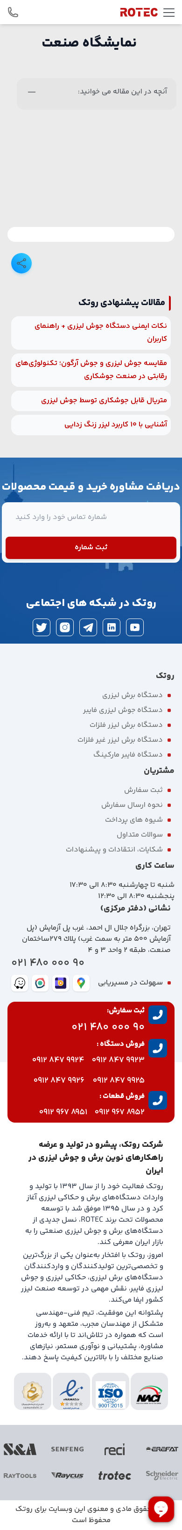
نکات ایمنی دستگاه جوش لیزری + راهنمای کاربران (101, 332)
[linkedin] (111, 627)
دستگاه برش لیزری (132, 695)
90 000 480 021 (47, 963)
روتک (24, 1509)
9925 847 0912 (119, 1080)
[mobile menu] (169, 12)
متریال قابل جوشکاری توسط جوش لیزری (104, 400)
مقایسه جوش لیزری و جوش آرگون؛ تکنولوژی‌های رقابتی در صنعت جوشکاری (91, 370)
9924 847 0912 (58, 1060)
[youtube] (135, 627)
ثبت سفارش (143, 790)
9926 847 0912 (59, 1080)
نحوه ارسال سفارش (132, 805)
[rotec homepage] (139, 12)
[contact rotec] (13, 12)
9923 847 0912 (118, 1060)
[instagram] (65, 627)
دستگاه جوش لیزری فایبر (123, 710)
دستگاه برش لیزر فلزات (126, 725)
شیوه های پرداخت (134, 820)
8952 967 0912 (120, 1112)
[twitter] (41, 627)
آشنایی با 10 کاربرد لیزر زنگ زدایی (115, 425)
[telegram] (88, 627)
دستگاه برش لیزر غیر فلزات (120, 740)
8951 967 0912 (63, 1112)
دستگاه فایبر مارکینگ (128, 755)
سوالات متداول (140, 835)
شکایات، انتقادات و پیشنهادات (114, 850)
